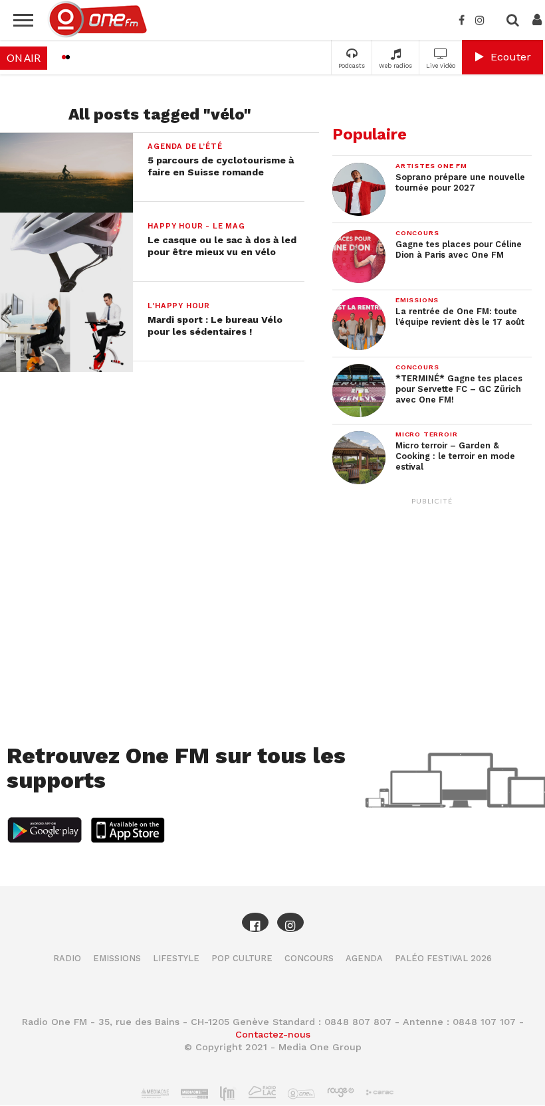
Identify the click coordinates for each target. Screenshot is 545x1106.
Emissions (117, 958)
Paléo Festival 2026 (443, 958)
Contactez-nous (272, 1034)
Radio (67, 958)
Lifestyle (176, 958)
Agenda (364, 958)
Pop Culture (241, 958)
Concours (309, 958)
